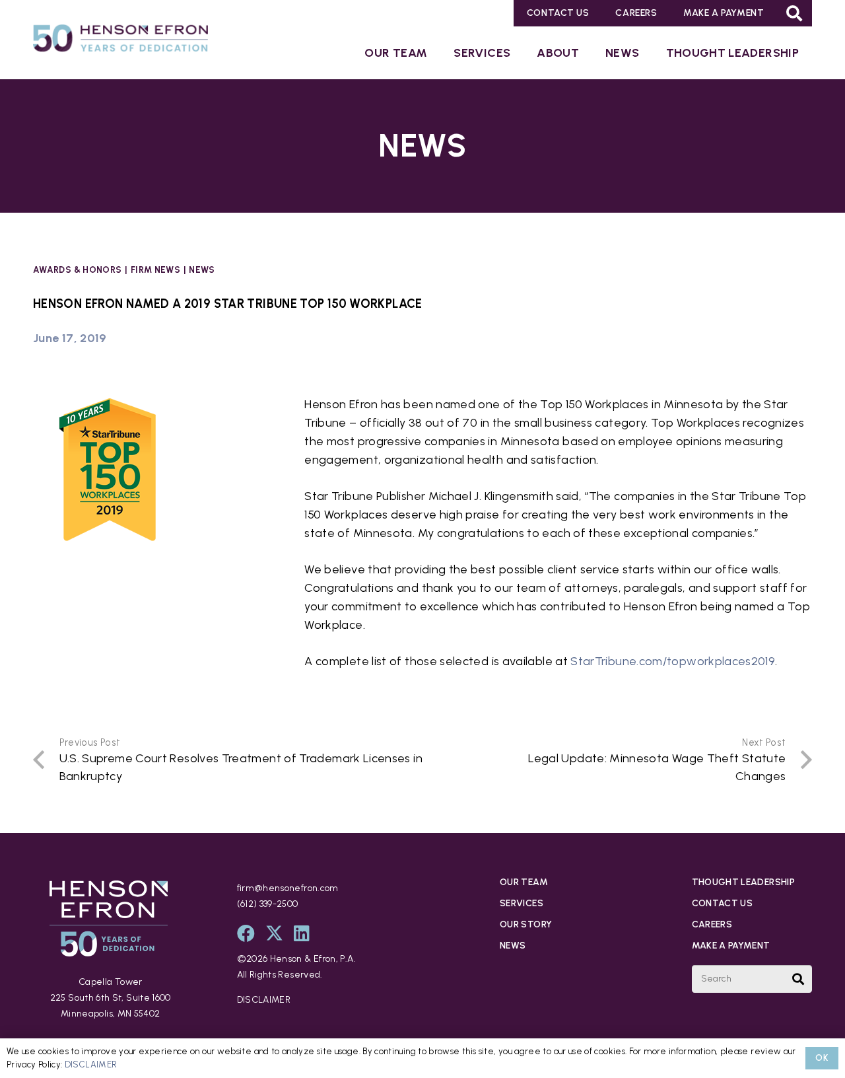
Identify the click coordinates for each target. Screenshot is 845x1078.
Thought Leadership (743, 882)
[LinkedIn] (302, 933)
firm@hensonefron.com (288, 888)
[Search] (798, 979)
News (202, 269)
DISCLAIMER (264, 999)
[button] (794, 13)
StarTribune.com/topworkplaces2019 (672, 661)
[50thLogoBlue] (120, 40)
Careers (712, 924)
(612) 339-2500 (267, 904)
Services (521, 903)
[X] (274, 933)
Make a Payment (731, 945)
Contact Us (722, 903)
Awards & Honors (77, 269)
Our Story (526, 924)
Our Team (524, 882)
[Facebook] (246, 933)
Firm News (155, 269)
